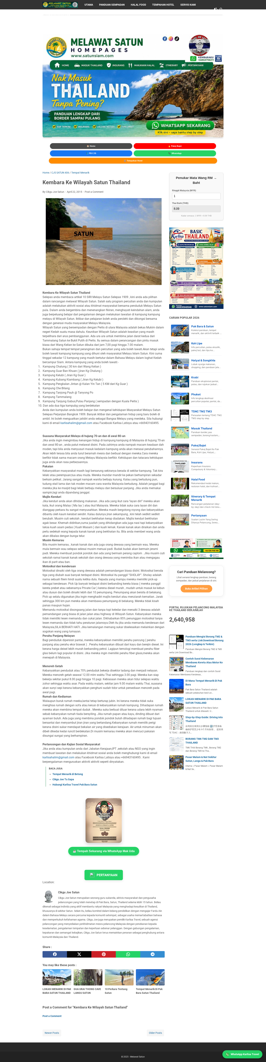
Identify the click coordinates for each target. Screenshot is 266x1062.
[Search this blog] (221, 9)
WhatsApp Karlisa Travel (245, 1054)
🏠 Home (91, 146)
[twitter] (79, 954)
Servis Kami (188, 4)
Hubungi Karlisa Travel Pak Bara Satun (74, 784)
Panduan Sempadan (112, 4)
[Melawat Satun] (60, 4)
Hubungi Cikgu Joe (58, 14)
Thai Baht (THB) (180, 203)
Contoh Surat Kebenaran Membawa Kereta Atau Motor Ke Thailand (204, 662)
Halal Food (138, 4)
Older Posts (155, 1032)
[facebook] (55, 954)
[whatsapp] (128, 954)
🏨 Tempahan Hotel (133, 161)
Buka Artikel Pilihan (196, 588)
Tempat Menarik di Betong (67, 774)
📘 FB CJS (91, 153)
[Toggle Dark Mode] (216, 9)
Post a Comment (94, 191)
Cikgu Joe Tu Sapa (63, 779)
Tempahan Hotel (163, 4)
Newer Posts (52, 1032)
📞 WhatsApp (174, 153)
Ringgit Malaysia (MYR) (184, 190)
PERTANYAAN (107, 875)
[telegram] (152, 954)
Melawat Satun (137, 1056)
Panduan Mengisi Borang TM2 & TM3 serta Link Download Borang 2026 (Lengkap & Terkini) (204, 640)
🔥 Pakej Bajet (175, 146)
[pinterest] (103, 954)
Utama (89, 4)
